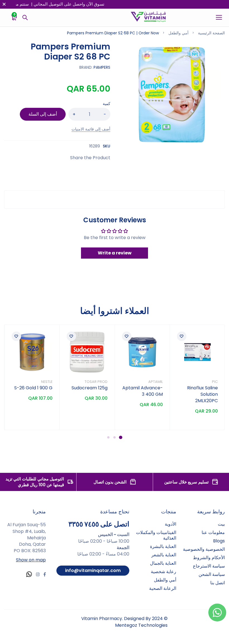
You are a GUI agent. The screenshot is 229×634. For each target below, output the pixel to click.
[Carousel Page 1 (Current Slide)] (120, 437)
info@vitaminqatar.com (93, 570)
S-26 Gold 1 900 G (33, 388)
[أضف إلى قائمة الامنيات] (182, 336)
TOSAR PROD (96, 381)
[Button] (25, 17)
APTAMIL (155, 381)
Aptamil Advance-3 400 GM (142, 391)
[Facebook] (45, 575)
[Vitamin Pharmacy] (148, 17)
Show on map (31, 560)
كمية (106, 103)
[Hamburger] (217, 17)
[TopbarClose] (4, 4)
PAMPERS (102, 67)
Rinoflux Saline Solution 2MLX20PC (202, 394)
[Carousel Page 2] (114, 437)
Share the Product (90, 157)
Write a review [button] (115, 253)
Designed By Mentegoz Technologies (141, 621)
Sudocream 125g (89, 388)
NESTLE (47, 381)
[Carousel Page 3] (108, 437)
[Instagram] (38, 575)
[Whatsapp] (29, 575)
